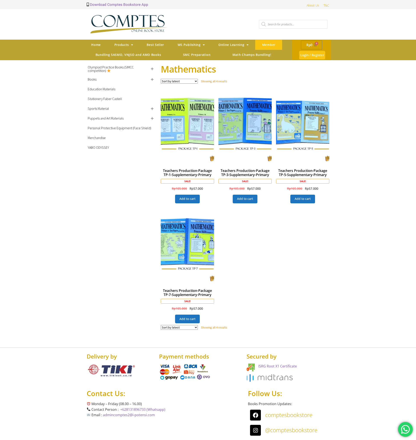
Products (121, 45)
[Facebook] (255, 415)
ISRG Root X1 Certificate (277, 366)
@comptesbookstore (291, 430)
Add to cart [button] (187, 199)
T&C (326, 5)
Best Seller (155, 45)
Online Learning (231, 45)
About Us (313, 5)
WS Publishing (189, 45)
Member (268, 45)
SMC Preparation (197, 55)
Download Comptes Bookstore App (118, 4)
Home (96, 45)
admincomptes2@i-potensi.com (129, 414)
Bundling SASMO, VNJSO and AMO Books (128, 55)
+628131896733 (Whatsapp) (142, 409)
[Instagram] (255, 430)
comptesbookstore (288, 415)
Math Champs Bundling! (251, 55)
